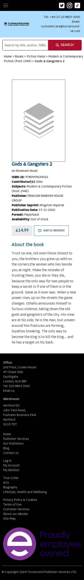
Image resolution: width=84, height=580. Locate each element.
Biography (10, 487)
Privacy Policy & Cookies (20, 500)
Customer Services (16, 509)
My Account (11, 465)
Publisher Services (16, 439)
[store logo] (16, 24)
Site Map (9, 518)
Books (19, 56)
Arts (6, 482)
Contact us (11, 453)
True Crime (10, 478)
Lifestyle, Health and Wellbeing (25, 492)
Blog (6, 448)
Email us (9, 391)
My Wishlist (11, 470)
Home (8, 56)
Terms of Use (12, 504)
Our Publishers (13, 443)
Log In (7, 461)
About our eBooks (15, 514)
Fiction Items (36, 56)
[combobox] (25, 45)
